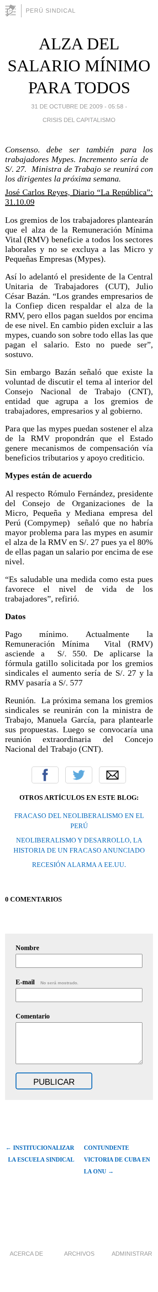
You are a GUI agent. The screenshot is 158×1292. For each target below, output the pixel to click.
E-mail (47, 982)
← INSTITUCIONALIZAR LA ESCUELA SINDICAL (39, 1154)
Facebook (45, 775)
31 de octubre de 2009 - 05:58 (77, 106)
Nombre (27, 947)
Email (112, 775)
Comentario (33, 1016)
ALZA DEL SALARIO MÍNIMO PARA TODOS (79, 65)
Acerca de (26, 1253)
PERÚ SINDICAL (51, 10)
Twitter (78, 775)
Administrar (132, 1253)
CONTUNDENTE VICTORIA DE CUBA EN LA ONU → (117, 1160)
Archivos (79, 1253)
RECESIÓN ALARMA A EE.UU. (79, 864)
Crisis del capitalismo (79, 119)
